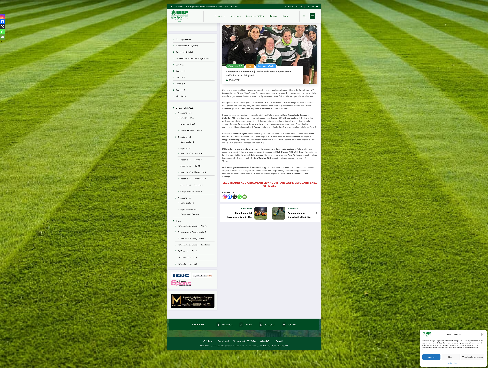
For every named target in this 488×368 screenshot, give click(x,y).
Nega (450, 357)
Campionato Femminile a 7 (191, 191)
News (250, 66)
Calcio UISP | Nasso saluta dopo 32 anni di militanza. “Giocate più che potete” (201, 6)
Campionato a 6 (187, 202)
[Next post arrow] (316, 213)
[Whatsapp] (239, 196)
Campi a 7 (180, 83)
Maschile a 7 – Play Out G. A (193, 172)
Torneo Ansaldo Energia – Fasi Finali (194, 244)
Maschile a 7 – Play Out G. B (193, 178)
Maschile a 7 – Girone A (191, 153)
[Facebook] (229, 196)
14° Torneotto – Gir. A (187, 251)
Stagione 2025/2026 (185, 107)
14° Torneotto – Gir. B (187, 257)
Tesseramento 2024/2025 (187, 45)
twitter (248, 324)
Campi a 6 (180, 90)
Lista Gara (180, 64)
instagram (269, 324)
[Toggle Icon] (312, 16)
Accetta (431, 357)
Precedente (246, 208)
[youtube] (317, 6)
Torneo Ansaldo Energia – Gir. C (192, 238)
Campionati (234, 16)
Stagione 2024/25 (266, 66)
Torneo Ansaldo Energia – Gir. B (192, 232)
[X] (234, 196)
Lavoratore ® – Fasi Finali (191, 130)
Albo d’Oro (273, 16)
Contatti (285, 16)
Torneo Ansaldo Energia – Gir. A (192, 225)
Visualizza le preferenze (472, 357)
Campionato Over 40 (187, 209)
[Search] (304, 16)
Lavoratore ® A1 (187, 117)
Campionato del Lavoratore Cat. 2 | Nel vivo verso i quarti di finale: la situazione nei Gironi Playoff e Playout (239, 215)
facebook (227, 324)
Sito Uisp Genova (183, 39)
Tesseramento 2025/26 (255, 16)
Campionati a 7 (184, 148)
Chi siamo (219, 16)
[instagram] (313, 6)
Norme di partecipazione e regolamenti (193, 58)
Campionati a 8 (184, 137)
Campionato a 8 (187, 141)
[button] (483, 334)
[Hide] (1, 42)
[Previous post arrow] (223, 213)
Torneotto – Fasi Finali (187, 263)
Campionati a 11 (185, 112)
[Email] (244, 196)
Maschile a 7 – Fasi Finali (191, 185)
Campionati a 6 (184, 197)
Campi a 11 (181, 71)
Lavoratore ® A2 (187, 124)
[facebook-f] (308, 6)
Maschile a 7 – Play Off (190, 165)
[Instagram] (225, 196)
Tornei (178, 220)
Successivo (293, 208)
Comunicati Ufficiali (184, 52)
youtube (292, 324)
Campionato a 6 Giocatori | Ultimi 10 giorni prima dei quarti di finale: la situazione (299, 215)
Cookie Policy (452, 363)
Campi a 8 (180, 77)
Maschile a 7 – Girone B (191, 159)
